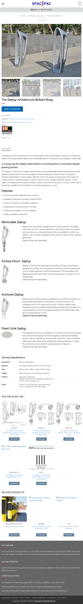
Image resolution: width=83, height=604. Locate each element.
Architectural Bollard (11, 122)
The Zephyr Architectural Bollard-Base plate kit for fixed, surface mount (14, 433)
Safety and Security (36, 16)
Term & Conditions (39, 598)
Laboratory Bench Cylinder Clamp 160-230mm (41, 528)
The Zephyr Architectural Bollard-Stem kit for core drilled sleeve (69, 433)
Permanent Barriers (54, 16)
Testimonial (51, 598)
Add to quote (12, 109)
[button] (3, 3)
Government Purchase (10, 598)
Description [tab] (6, 150)
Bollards (21, 122)
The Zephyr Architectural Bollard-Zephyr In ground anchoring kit (41, 477)
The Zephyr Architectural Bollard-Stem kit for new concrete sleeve (41, 433)
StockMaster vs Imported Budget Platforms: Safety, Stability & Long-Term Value (33, 582)
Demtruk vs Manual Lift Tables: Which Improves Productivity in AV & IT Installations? (34, 591)
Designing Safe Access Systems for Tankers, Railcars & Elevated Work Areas (32, 587)
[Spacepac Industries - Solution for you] (41, 3)
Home (23, 16)
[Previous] (6, 50)
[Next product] (39, 20)
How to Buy (61, 598)
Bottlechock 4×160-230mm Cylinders (68, 528)
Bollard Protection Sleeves (14, 526)
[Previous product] (43, 20)
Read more (14, 439)
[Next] (77, 50)
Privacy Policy (25, 598)
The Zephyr (28, 122)
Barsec (8, 137)
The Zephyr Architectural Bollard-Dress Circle (14, 476)
